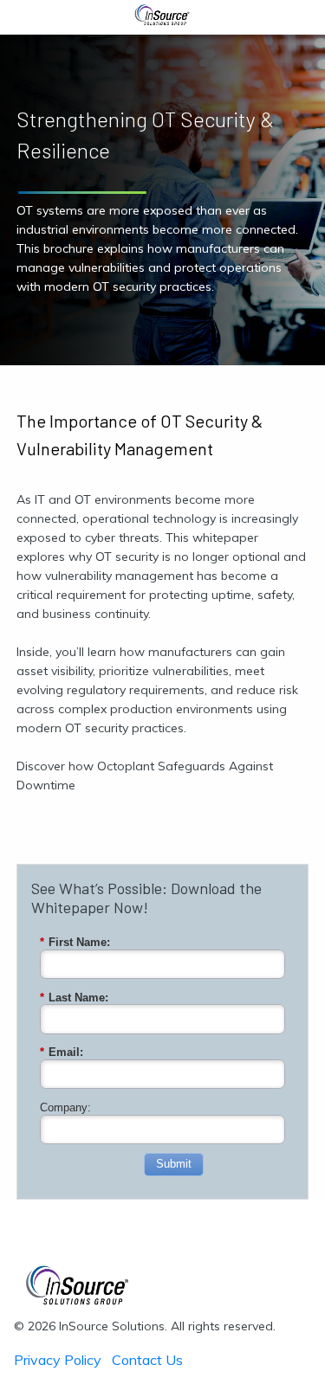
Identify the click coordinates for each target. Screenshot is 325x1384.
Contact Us (147, 1359)
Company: (65, 1107)
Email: (61, 1052)
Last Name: (74, 997)
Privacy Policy (57, 1359)
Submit (174, 1163)
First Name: (75, 942)
